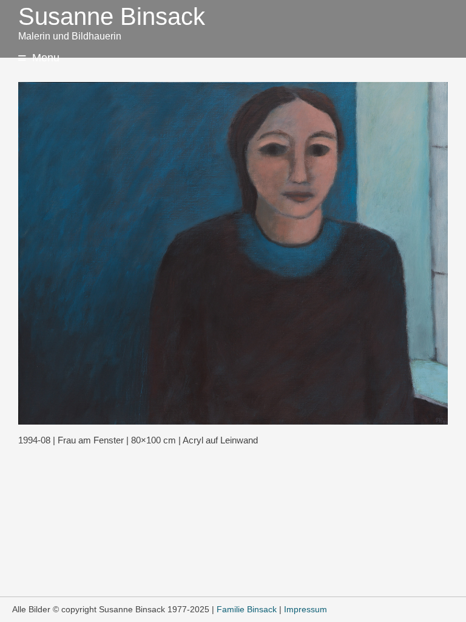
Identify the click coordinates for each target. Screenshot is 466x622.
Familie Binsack (247, 609)
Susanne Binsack (111, 16)
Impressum (305, 609)
